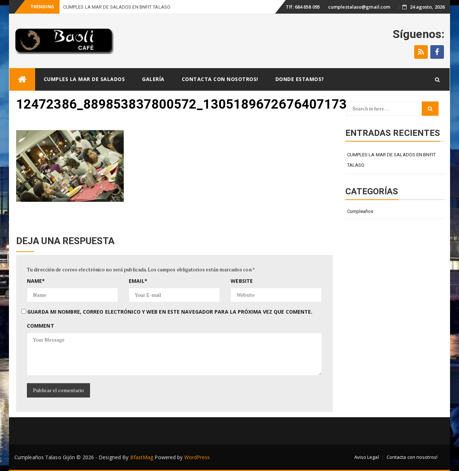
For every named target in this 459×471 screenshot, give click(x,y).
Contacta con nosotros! (220, 79)
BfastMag (141, 457)
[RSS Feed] (421, 52)
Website (242, 280)
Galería (153, 79)
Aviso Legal (366, 457)
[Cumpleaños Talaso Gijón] (22, 79)
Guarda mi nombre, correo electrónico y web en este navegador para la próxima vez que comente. (169, 311)
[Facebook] (437, 52)
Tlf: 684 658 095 (303, 7)
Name (36, 280)
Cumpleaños (360, 211)
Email (138, 280)
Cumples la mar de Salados (84, 79)
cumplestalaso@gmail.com (359, 7)
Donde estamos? (299, 79)
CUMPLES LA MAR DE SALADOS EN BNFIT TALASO (391, 160)
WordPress (197, 457)
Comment (40, 325)
